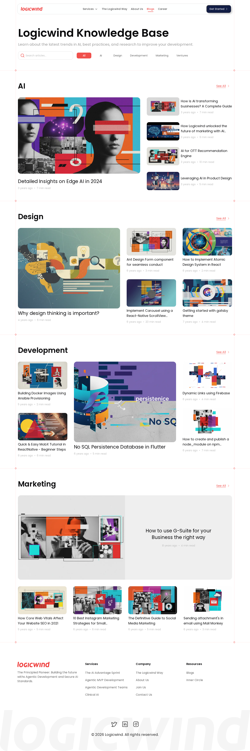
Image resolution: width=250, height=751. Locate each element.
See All (221, 86)
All (84, 55)
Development (139, 55)
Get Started (216, 9)
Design (117, 55)
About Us (137, 9)
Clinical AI (92, 695)
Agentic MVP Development (104, 680)
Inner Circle (194, 680)
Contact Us (144, 695)
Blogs (150, 9)
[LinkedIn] (125, 724)
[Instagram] (136, 724)
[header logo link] (30, 9)
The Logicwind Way (114, 9)
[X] (114, 724)
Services (88, 9)
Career (162, 9)
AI (101, 55)
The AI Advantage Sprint (102, 673)
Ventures (182, 55)
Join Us (141, 687)
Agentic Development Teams (106, 687)
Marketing (162, 55)
